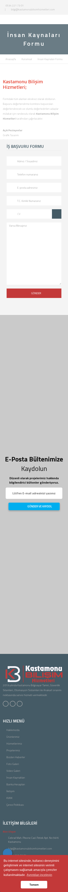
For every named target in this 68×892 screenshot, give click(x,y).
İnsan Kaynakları (15, 777)
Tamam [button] (34, 884)
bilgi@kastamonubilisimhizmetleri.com (32, 9)
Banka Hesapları (15, 784)
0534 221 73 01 (14, 5)
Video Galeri (13, 771)
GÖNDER (36, 293)
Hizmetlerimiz (14, 743)
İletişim (10, 791)
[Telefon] (7, 853)
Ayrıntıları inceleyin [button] (39, 875)
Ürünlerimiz (12, 737)
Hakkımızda (12, 730)
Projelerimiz (13, 750)
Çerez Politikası (15, 805)
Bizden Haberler (15, 757)
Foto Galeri (12, 764)
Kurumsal (27, 59)
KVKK (9, 798)
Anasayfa (10, 59)
